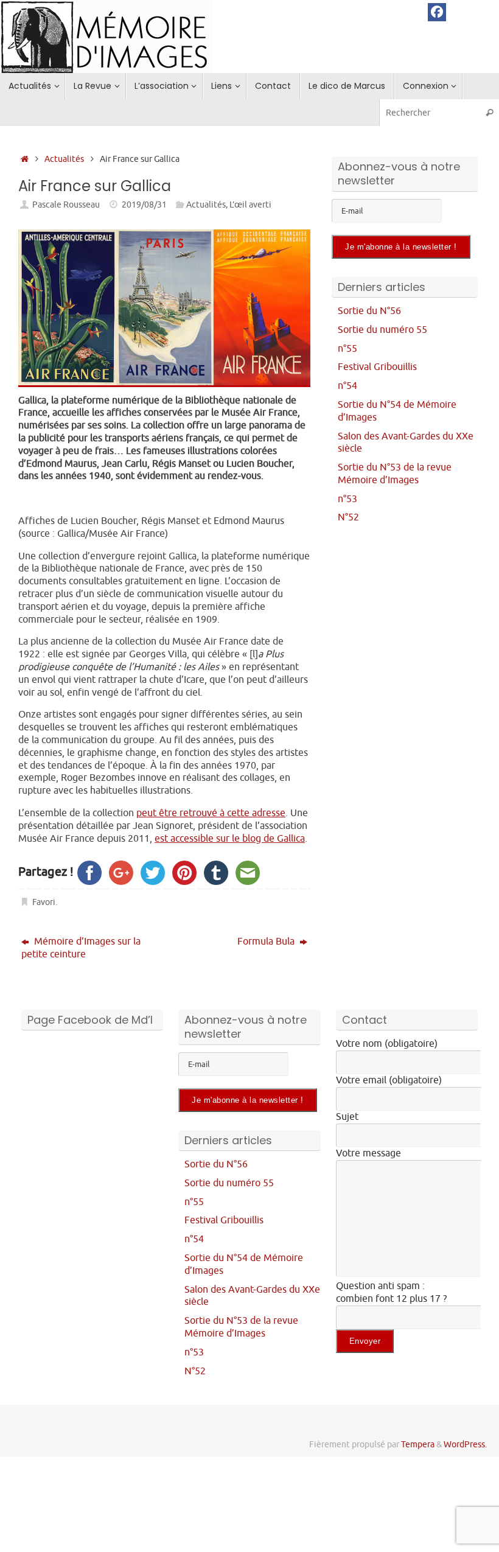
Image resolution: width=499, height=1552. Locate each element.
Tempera (417, 1444)
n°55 (347, 349)
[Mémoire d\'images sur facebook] (437, 12)
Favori (43, 902)
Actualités (64, 158)
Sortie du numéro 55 (382, 330)
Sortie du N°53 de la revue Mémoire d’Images (395, 473)
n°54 (347, 386)
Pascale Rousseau (66, 204)
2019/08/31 (144, 204)
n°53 (347, 499)
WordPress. (465, 1444)
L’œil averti (250, 204)
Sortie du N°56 (369, 311)
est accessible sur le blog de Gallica (230, 839)
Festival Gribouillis (377, 367)
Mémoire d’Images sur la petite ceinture (81, 947)
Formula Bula (267, 941)
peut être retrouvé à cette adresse (210, 813)
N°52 (348, 517)
